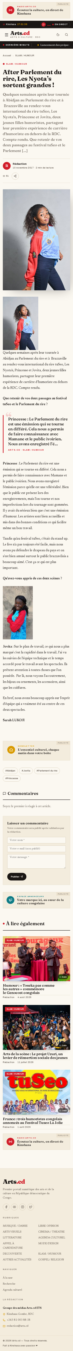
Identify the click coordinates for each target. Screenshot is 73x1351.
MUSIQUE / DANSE (15, 1226)
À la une (8, 1278)
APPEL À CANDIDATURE (13, 1245)
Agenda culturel (12, 1290)
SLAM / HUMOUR (24, 55)
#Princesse (11, 778)
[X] (30, 1207)
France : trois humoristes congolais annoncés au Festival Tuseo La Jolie (33, 1121)
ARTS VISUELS (12, 1232)
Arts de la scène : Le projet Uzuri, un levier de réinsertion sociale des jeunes (35, 1056)
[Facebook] (6, 1207)
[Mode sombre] (58, 34)
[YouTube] (14, 1207)
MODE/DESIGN (48, 1243)
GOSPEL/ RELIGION (51, 1259)
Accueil (7, 55)
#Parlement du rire (46, 771)
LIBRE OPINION (48, 1226)
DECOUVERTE (12, 1254)
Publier (15, 876)
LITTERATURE (12, 1237)
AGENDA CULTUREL (51, 1237)
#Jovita (26, 771)
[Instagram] (22, 1207)
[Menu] (6, 35)
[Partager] (15, 176)
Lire (64, 997)
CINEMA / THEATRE (51, 1232)
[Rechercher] (66, 34)
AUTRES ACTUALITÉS (17, 1259)
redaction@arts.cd (17, 1326)
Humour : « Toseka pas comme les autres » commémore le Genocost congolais (28, 989)
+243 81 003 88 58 (18, 1320)
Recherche (9, 1284)
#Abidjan (10, 771)
